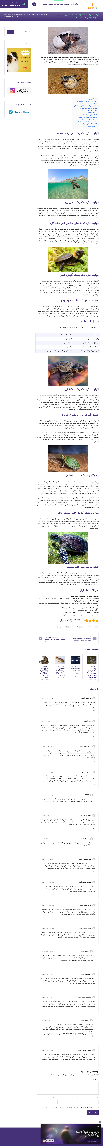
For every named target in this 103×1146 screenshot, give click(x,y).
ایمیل (75, 1098)
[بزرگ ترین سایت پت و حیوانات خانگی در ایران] (93, 6)
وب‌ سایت (54, 1098)
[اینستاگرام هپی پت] (19, 90)
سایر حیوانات (61, 627)
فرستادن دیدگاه (93, 1112)
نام (97, 1098)
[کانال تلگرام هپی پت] (19, 112)
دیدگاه (96, 1080)
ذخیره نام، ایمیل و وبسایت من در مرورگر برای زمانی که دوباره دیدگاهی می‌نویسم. (71, 1107)
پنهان (90, 99)
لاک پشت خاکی (94, 421)
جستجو (10, 31)
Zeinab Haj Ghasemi (89, 627)
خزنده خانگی (57, 57)
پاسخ (94, 710)
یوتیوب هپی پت (71, 585)
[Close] (100, 1122)
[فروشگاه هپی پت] (19, 60)
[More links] (39, 4)
